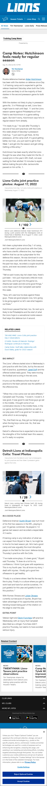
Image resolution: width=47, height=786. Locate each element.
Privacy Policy (30, 762)
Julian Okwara (31, 595)
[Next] (30, 224)
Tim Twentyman (17, 69)
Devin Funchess (25, 618)
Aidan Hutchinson (33, 79)
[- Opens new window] (13, 39)
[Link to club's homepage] (5, 18)
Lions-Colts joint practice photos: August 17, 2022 (21, 182)
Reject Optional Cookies (23, 774)
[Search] (39, 19)
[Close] (44, 732)
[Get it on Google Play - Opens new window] (32, 719)
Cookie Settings (23, 767)
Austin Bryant (25, 521)
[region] (23, 757)
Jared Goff (32, 369)
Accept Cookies (23, 781)
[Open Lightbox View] (23, 220)
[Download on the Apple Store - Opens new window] (14, 718)
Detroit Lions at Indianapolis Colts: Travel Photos (22, 452)
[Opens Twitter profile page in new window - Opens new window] (13, 74)
